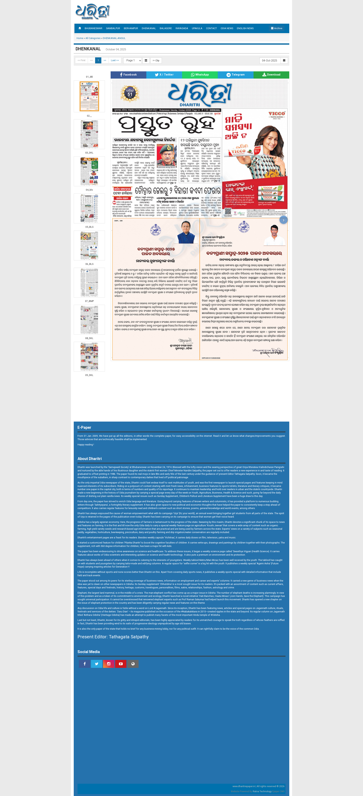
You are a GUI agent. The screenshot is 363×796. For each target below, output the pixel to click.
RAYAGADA (182, 28)
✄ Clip (156, 60)
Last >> (115, 60)
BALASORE (166, 28)
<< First (81, 60)
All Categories (93, 38)
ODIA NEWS (227, 28)
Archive (278, 28)
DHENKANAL (149, 28)
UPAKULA (197, 28)
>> (105, 60)
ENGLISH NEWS (245, 28)
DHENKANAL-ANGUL (114, 38)
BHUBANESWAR (93, 28)
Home (80, 38)
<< (91, 60)
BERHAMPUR (131, 28)
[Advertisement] (15, 85)
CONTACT (211, 28)
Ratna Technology (262, 791)
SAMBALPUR (113, 28)
